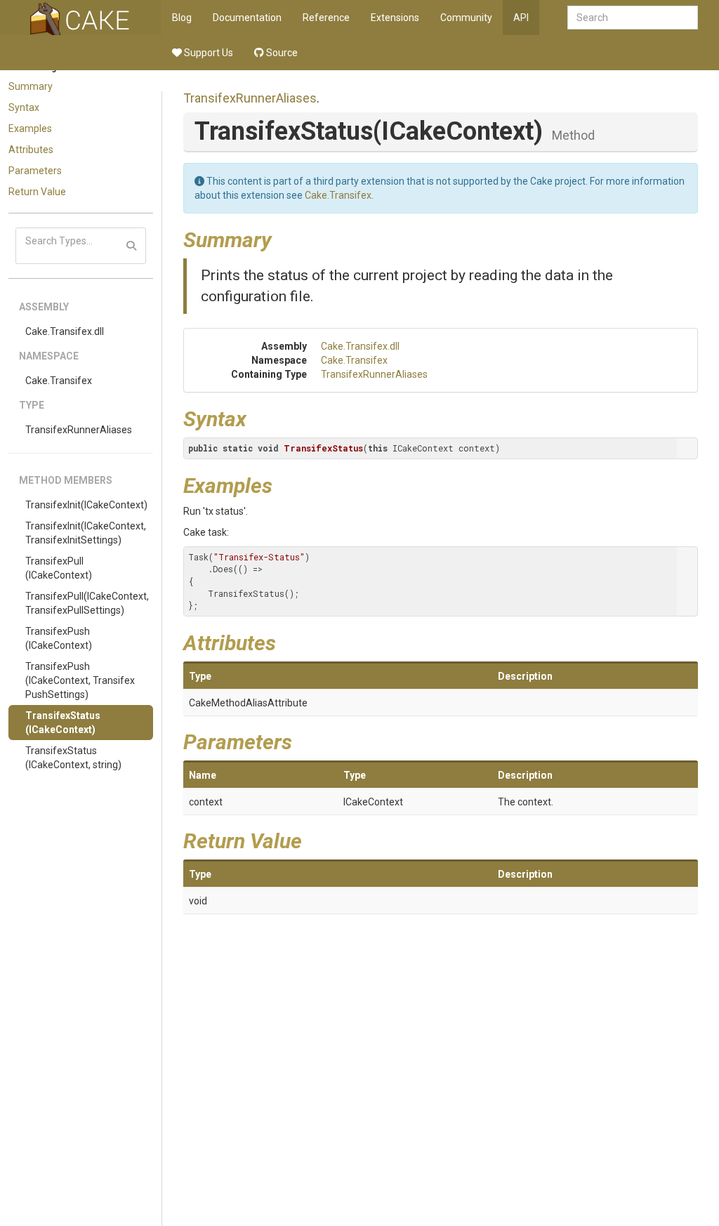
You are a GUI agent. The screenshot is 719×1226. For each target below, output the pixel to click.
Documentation (247, 17)
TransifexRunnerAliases (78, 429)
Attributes (30, 149)
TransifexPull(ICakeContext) (58, 568)
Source (281, 52)
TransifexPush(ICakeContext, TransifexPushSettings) (80, 680)
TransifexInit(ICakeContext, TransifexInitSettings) (85, 533)
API (521, 17)
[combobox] (632, 17)
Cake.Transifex (58, 380)
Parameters (35, 170)
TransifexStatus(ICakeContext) (62, 722)
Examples (30, 128)
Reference (326, 17)
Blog (182, 17)
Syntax (23, 107)
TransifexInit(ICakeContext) (86, 504)
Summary (30, 86)
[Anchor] (282, 238)
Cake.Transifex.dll (64, 331)
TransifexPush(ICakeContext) (58, 638)
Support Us (207, 52)
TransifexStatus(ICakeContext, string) (73, 757)
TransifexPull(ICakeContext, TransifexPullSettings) (87, 603)
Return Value (37, 191)
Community (466, 17)
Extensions (395, 17)
